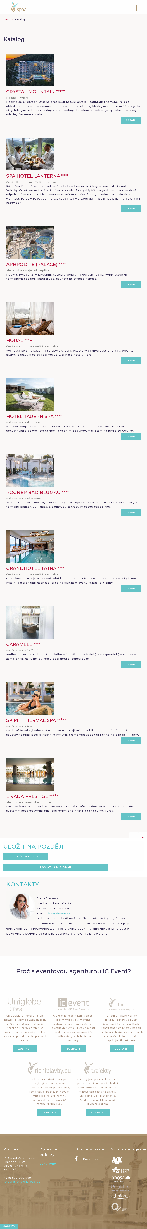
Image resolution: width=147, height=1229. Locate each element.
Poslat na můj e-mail (56, 867)
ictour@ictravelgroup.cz (22, 1181)
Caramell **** (23, 644)
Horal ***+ (19, 340)
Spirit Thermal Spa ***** (36, 720)
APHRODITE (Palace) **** (36, 264)
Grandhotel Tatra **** (35, 568)
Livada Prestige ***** (32, 796)
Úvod (7, 19)
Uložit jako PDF (26, 856)
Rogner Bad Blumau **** (37, 492)
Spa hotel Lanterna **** (37, 176)
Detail (131, 120)
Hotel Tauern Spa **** (34, 416)
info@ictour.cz (59, 913)
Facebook (90, 1159)
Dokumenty (48, 1163)
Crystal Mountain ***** (35, 91)
